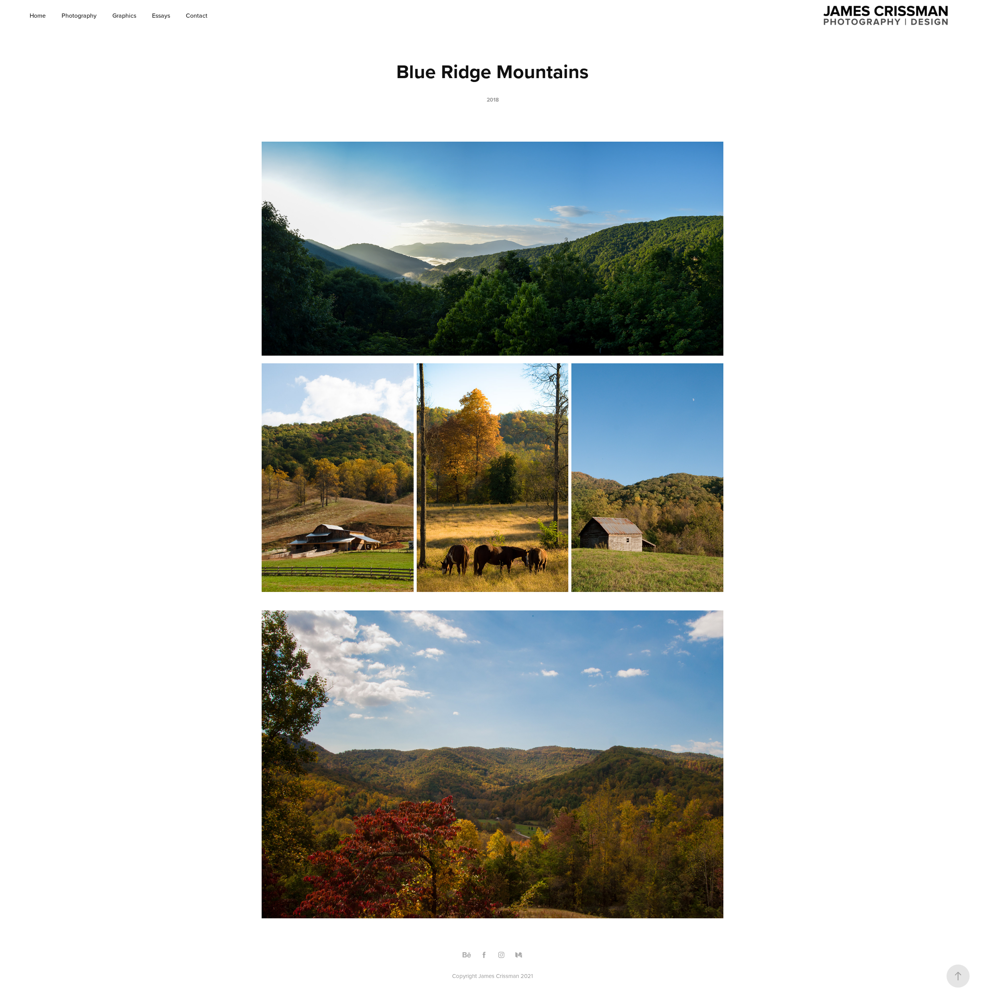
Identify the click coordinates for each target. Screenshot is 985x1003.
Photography (79, 15)
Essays (161, 15)
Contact (196, 15)
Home (38, 15)
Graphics (124, 15)
